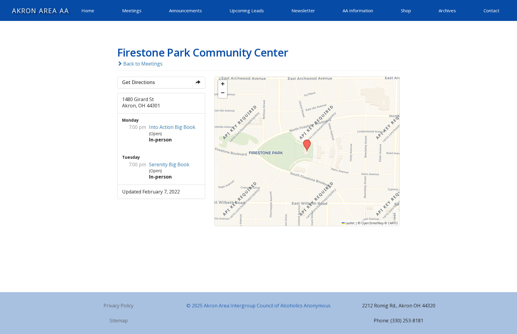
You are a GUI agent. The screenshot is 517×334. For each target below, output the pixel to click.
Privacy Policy (118, 305)
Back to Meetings (142, 63)
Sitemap (119, 320)
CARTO (393, 223)
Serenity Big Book (169, 164)
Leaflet (350, 223)
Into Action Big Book (172, 127)
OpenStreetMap (372, 223)
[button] (305, 141)
